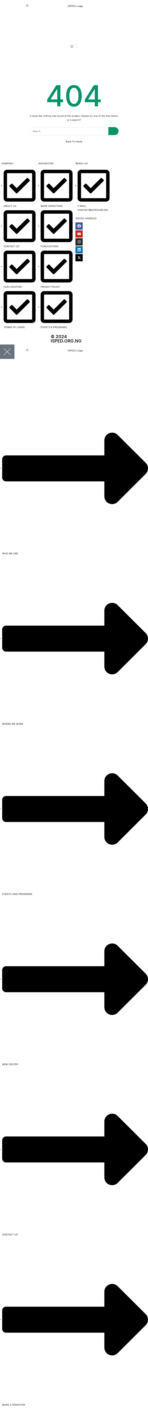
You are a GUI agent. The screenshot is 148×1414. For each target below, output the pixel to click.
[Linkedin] (79, 249)
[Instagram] (79, 241)
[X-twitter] (79, 257)
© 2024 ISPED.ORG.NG (66, 338)
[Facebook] (79, 226)
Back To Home (74, 141)
